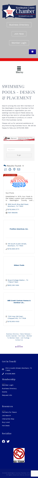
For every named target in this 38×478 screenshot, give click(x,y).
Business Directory (12, 334)
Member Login (7, 385)
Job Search (6, 415)
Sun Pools (10, 193)
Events (4, 392)
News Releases (25, 334)
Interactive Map (8, 419)
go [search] (20, 155)
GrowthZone (29, 475)
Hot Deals (21, 336)
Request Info (7, 395)
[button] (5, 166)
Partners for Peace (9, 412)
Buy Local (6, 422)
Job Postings (25, 338)
